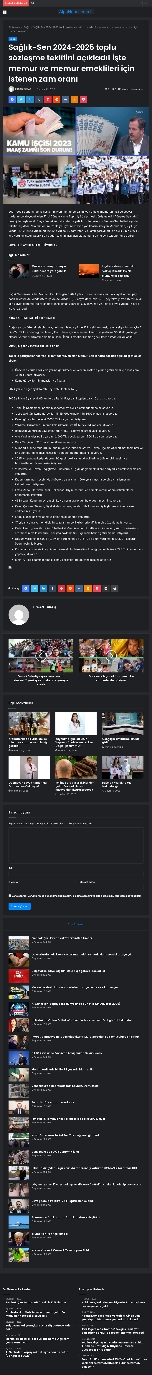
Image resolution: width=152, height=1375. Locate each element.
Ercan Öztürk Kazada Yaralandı (53, 1102)
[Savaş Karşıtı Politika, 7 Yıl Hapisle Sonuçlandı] (19, 1206)
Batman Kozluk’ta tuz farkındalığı (116, 784)
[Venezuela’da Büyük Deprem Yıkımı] (19, 1157)
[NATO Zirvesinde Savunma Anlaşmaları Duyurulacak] (19, 1058)
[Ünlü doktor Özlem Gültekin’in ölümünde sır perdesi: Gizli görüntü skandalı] (19, 1025)
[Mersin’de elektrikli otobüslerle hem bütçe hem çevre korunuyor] (19, 992)
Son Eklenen (76, 924)
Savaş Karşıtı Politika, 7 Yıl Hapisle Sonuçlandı (63, 1201)
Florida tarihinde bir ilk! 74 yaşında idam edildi (63, 1069)
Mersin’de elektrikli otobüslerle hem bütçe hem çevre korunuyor (75, 987)
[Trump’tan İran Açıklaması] (19, 1239)
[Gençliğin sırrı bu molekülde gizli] (122, 723)
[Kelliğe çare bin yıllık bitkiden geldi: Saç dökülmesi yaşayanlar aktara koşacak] (76, 767)
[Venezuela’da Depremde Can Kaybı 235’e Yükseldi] (19, 1091)
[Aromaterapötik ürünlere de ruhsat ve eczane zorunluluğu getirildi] (29, 723)
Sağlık (27, 27)
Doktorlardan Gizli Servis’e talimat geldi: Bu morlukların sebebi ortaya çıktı (82, 954)
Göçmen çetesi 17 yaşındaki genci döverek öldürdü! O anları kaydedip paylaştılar (86, 1184)
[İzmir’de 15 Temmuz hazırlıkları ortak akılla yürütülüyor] (19, 1124)
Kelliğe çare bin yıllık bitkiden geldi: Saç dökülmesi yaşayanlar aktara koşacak (74, 786)
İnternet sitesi (87, 881)
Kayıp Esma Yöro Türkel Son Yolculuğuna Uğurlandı (66, 1135)
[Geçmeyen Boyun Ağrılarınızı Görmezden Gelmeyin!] (29, 767)
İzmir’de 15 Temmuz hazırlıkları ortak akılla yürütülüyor (68, 1119)
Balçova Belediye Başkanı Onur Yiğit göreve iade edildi (61, 3)
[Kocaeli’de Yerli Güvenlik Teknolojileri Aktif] (19, 1255)
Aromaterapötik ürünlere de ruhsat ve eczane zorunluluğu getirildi (28, 742)
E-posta (14, 881)
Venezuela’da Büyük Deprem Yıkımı (55, 1151)
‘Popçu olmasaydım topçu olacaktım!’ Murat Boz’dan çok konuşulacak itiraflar (85, 1036)
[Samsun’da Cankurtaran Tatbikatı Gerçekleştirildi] (19, 1222)
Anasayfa (16, 27)
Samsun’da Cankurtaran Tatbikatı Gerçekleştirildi (66, 1217)
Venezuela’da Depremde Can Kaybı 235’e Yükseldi (65, 1086)
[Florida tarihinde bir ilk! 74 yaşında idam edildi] (19, 1075)
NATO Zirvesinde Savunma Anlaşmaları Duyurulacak (67, 1053)
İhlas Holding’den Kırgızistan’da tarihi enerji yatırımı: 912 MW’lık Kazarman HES (84, 1168)
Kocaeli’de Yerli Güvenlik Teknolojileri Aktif (60, 1250)
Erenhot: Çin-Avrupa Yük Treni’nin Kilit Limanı (62, 938)
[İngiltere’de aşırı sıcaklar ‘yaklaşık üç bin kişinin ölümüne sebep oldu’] (89, 271)
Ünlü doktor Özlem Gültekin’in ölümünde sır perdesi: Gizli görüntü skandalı (82, 1020)
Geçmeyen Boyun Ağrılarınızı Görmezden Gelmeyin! (28, 784)
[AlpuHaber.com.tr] (76, 11)
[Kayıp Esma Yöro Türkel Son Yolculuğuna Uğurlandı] (19, 1140)
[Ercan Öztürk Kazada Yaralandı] (19, 1107)
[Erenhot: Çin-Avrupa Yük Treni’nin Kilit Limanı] (19, 943)
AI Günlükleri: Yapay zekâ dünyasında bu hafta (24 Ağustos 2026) (76, 1004)
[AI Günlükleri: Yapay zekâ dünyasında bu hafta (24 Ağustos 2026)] (19, 1009)
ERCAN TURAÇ (23, 89)
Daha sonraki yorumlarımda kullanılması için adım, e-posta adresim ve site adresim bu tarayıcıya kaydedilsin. (77, 895)
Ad (11, 868)
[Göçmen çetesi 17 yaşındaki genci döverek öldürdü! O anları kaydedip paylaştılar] (19, 1190)
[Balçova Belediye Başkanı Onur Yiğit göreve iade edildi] (19, 976)
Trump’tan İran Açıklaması (50, 1234)
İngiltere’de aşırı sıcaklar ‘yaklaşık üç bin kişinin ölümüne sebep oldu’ (119, 271)
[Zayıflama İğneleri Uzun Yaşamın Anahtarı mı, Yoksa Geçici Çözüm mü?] (76, 723)
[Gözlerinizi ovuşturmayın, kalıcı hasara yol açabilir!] (19, 271)
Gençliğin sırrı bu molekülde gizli (121, 740)
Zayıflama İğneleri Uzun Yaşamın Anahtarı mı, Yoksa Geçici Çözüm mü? (74, 742)
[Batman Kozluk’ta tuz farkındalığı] (122, 767)
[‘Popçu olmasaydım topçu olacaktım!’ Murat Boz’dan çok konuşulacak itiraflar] (19, 1042)
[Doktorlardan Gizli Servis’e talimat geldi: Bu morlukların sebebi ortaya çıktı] (19, 960)
